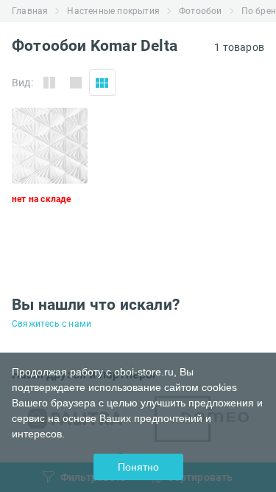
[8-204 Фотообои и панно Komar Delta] (50, 180)
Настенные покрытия (113, 11)
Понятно (138, 467)
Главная (30, 11)
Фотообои (200, 11)
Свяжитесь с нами (51, 324)
